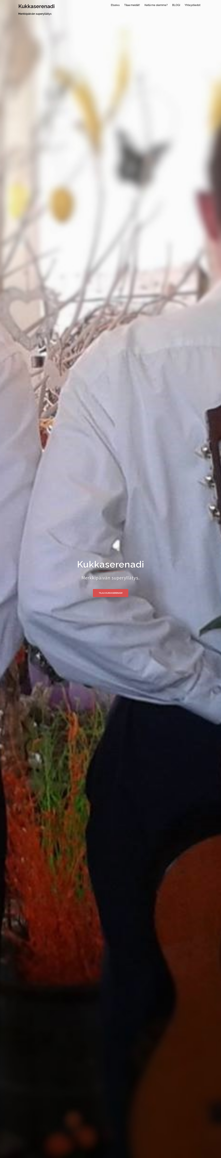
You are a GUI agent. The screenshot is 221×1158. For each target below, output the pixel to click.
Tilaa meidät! (132, 5)
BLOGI (176, 5)
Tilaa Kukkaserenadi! (110, 593)
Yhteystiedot (192, 5)
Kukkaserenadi (36, 6)
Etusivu (115, 5)
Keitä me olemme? (156, 5)
